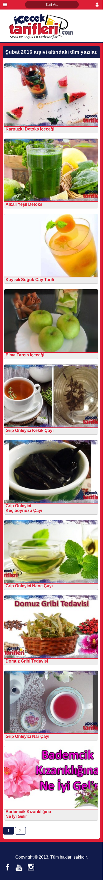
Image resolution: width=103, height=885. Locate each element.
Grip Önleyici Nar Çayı (27, 736)
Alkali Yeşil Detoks (24, 204)
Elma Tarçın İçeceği (25, 355)
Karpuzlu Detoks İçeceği (30, 129)
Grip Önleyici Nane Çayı (29, 586)
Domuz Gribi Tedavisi (27, 661)
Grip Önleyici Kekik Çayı (29, 430)
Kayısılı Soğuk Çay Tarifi (30, 279)
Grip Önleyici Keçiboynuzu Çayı (24, 508)
